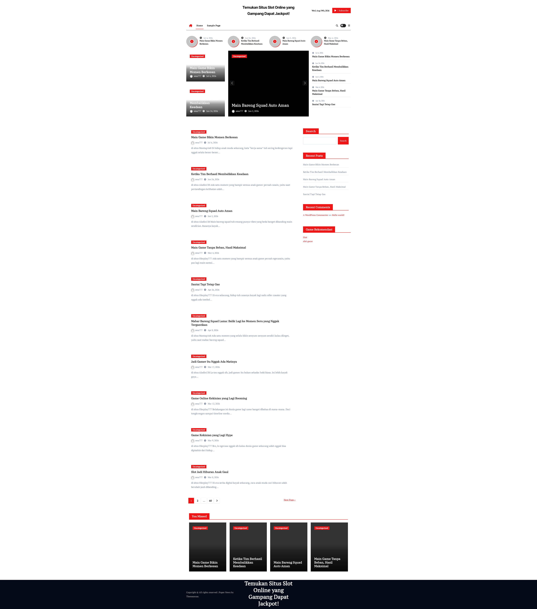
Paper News (225, 592)
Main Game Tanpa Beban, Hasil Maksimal (218, 247)
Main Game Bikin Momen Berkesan (202, 70)
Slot (305, 237)
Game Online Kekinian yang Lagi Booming (219, 398)
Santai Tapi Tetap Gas (323, 104)
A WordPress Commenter (315, 215)
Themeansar (192, 596)
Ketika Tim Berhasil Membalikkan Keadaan (204, 103)
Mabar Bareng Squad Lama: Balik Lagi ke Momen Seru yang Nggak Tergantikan (235, 323)
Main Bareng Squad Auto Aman (260, 105)
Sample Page (214, 25)
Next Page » (289, 499)
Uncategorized (197, 56)
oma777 (198, 76)
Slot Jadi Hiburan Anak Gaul (209, 472)
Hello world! (338, 215)
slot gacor (308, 241)
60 (210, 500)
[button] (349, 25)
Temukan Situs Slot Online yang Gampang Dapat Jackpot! (269, 593)
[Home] (190, 25)
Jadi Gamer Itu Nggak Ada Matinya (214, 361)
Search (311, 131)
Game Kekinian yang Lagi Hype (212, 435)
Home (199, 25)
